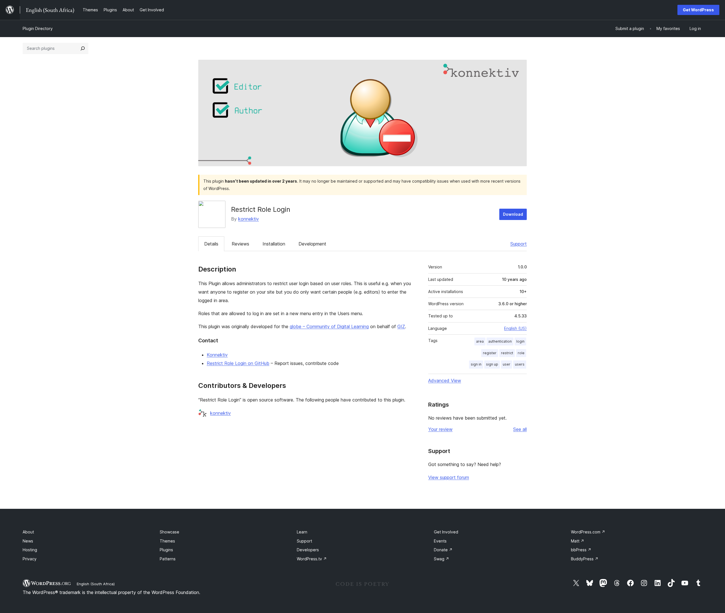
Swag (441, 558)
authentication (500, 341)
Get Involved (446, 531)
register (489, 353)
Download (513, 214)
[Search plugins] (82, 48)
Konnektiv (217, 355)
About (28, 531)
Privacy (30, 558)
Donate (443, 549)
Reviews (240, 244)
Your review (440, 429)
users (519, 364)
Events (440, 541)
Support (518, 244)
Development (312, 244)
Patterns (168, 558)
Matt (577, 541)
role (521, 353)
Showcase (169, 531)
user (506, 364)
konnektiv (248, 219)
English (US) (515, 328)
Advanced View (444, 380)
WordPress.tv (312, 558)
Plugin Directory (38, 28)
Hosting (30, 549)
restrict (507, 353)
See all (520, 429)
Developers (308, 549)
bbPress (581, 549)
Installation (274, 244)
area (480, 341)
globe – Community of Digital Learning (329, 326)
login (520, 341)
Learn (302, 531)
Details (211, 244)
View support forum (448, 477)
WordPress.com (588, 531)
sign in (476, 364)
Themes (167, 541)
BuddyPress (584, 558)
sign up (492, 364)
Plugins (166, 549)
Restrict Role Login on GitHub (238, 363)
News (28, 541)
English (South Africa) (96, 584)
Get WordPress (698, 9)
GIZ (401, 326)
